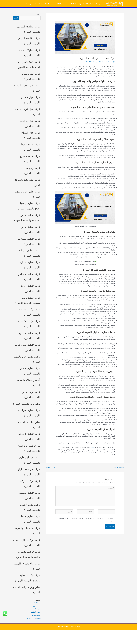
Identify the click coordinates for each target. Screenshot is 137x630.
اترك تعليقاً (112, 62)
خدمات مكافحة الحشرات (86, 4)
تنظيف (92, 447)
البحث (39, 14)
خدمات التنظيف (61, 4)
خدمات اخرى (38, 4)
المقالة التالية (51, 467)
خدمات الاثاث (72, 4)
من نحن (30, 4)
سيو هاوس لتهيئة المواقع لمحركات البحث (68, 626)
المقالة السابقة (119, 467)
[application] (27, 3)
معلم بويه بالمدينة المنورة (27, 403)
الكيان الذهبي (37, 603)
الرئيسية (98, 4)
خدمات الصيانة (49, 4)
